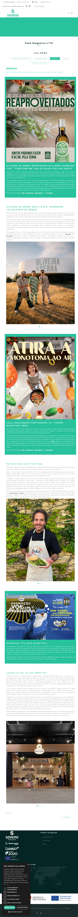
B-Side (65, 58)
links (43, 844)
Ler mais (6, 884)
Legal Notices (47, 837)
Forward (66, 817)
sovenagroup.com (47, 908)
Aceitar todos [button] (9, 907)
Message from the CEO (21, 58)
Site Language (39, 6)
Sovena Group (41, 58)
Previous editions (40, 63)
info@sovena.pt (45, 2)
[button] (16, 912)
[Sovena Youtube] (29, 6)
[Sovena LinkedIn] (26, 6)
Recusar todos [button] (22, 907)
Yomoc (67, 908)
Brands (55, 58)
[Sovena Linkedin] (37, 913)
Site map (45, 840)
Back (9, 812)
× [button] (28, 864)
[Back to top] (72, 911)
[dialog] (16, 889)
